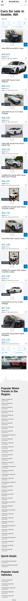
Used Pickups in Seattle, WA (8, 592)
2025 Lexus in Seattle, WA (7, 455)
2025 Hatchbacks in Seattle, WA (8, 502)
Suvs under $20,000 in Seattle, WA (9, 562)
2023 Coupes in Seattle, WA (7, 542)
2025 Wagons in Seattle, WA (8, 522)
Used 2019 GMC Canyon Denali (13, 238)
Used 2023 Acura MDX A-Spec (13, 48)
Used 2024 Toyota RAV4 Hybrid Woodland (13, 334)
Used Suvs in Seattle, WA (7, 580)
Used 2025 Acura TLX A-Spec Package (12, 302)
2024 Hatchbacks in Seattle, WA (8, 510)
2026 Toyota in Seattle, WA (7, 428)
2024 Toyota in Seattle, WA (7, 412)
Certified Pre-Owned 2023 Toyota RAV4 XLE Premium (13, 176)
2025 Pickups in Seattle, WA (8, 514)
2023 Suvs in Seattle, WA (7, 408)
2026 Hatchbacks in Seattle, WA (8, 526)
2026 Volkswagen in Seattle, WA (8, 538)
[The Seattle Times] (14, 1)
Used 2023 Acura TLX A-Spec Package (12, 112)
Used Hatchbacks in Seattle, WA (8, 588)
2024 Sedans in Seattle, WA (7, 420)
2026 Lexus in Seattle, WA (7, 506)
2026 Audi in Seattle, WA (7, 550)
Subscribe (25, 5)
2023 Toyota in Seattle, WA (7, 451)
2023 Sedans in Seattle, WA (7, 471)
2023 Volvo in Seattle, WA (7, 491)
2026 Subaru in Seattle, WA (7, 546)
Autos (2, 5)
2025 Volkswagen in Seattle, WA (8, 435)
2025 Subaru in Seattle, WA (7, 443)
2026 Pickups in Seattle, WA (8, 534)
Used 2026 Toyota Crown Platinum (11, 81)
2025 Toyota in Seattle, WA (7, 416)
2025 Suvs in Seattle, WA (7, 400)
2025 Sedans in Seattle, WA (7, 447)
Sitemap (14, 600)
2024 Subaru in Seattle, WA (7, 463)
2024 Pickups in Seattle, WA (8, 479)
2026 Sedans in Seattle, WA (7, 495)
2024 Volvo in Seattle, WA (7, 499)
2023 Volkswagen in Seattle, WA (8, 467)
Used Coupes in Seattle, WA (7, 596)
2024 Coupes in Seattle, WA (7, 530)
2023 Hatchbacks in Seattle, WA (8, 475)
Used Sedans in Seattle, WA (7, 584)
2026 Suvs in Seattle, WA (7, 424)
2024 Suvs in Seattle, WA (7, 404)
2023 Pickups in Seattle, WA (8, 518)
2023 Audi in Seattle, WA (7, 459)
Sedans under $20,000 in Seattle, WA (9, 566)
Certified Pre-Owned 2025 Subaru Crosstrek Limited (14, 207)
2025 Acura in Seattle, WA (7, 487)
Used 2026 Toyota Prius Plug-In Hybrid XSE (13, 144)
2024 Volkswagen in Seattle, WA (8, 483)
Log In (21, 5)
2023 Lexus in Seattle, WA (7, 439)
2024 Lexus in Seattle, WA (7, 431)
